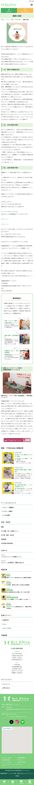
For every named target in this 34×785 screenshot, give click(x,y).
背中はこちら (5, 219)
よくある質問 (6, 515)
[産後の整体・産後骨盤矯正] (24, 339)
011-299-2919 (25, 11)
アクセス (21, 760)
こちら (11, 716)
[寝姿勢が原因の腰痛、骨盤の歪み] (8, 473)
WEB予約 (9, 11)
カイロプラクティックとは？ (10, 765)
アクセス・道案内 (7, 511)
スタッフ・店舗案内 (8, 507)
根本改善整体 (6, 760)
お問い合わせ (6, 688)
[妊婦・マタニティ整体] (24, 324)
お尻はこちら (5, 224)
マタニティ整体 (7, 757)
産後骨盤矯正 (22, 757)
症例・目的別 (22, 762)
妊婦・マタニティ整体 (11, 320)
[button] (31, 5)
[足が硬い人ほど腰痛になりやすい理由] (8, 458)
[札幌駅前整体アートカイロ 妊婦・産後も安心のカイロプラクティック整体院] (9, 4)
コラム (20, 764)
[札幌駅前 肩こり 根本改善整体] (24, 354)
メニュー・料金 (7, 762)
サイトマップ (6, 684)
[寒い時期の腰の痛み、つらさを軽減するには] (8, 488)
